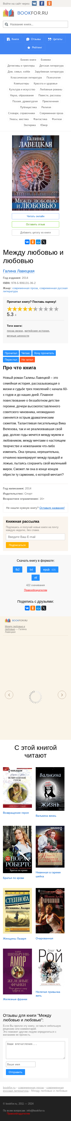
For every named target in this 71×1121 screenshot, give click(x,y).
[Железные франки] (17, 993)
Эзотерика (29, 125)
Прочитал (11, 353)
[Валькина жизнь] (50, 809)
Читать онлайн (35, 216)
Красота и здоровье (45, 83)
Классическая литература (26, 77)
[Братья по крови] (17, 872)
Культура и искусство (22, 89)
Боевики (46, 59)
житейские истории (36, 330)
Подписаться (17, 545)
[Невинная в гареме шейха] (50, 866)
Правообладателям (18, 1113)
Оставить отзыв (35, 224)
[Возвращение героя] (17, 806)
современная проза (25, 288)
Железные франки (15, 999)
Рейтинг (37, 47)
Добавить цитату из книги (35, 232)
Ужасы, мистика (19, 119)
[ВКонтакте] (27, 242)
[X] (43, 242)
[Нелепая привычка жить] (50, 985)
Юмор (44, 125)
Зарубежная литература (49, 71)
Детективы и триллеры (21, 65)
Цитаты (57, 39)
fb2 (18, 569)
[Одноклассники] (32, 242)
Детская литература (51, 65)
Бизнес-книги (28, 59)
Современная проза (51, 113)
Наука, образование (22, 95)
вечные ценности (18, 335)
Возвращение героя (16, 812)
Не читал (27, 359)
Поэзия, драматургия (25, 101)
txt (31, 569)
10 (56, 309)
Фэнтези (57, 119)
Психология (54, 77)
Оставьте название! (52, 507)
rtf (35, 577)
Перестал (11, 359)
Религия (46, 107)
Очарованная (44, 938)
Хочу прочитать (44, 353)
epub (49, 569)
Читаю (25, 353)
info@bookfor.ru (36, 1110)
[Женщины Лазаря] (17, 932)
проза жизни (15, 330)
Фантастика (40, 119)
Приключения (50, 101)
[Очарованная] (50, 932)
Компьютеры (21, 83)
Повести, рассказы (49, 95)
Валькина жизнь (46, 815)
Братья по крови (13, 877)
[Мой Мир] (38, 242)
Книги (15, 39)
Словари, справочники (21, 113)
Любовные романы (51, 89)
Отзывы (36, 39)
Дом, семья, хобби (19, 71)
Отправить (15, 1072)
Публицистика (28, 107)
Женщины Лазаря (14, 938)
